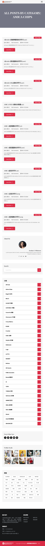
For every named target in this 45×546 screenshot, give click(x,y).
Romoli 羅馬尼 (9, 377)
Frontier (8, 331)
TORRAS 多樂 (9, 391)
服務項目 (25, 519)
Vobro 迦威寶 (9, 409)
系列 (37, 491)
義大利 (7, 494)
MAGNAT (8, 358)
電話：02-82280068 (7, 529)
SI (6, 382)
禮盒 (32, 491)
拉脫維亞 (19, 485)
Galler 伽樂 (8, 335)
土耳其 (18, 482)
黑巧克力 (31, 497)
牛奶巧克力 (19, 491)
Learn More (9, 49)
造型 (17, 494)
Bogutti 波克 (9, 294)
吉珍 (12, 482)
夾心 (24, 482)
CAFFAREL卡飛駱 (10, 308)
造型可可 (23, 494)
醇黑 (38, 494)
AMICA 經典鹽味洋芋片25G (13, 126)
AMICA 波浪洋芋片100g (12, 194)
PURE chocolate (10, 372)
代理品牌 (25, 521)
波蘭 (36, 488)
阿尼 (6, 497)
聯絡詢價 (35, 519)
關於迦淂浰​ (26, 517)
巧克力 (12, 485)
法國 (25, 488)
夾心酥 (37, 482)
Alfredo (8, 284)
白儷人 (26, 491)
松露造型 (7, 488)
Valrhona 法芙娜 (10, 395)
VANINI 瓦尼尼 (9, 400)
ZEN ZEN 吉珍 (9, 423)
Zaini (26, 479)
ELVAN (7, 326)
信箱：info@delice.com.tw (8, 531)
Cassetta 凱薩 (9, 312)
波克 (31, 488)
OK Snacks (8, 368)
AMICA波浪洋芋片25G (11, 171)
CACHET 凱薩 (9, 303)
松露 (32, 485)
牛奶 (12, 491)
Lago (7, 349)
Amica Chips (37, 37)
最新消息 (35, 517)
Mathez (8, 363)
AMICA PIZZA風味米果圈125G (14, 104)
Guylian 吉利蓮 (9, 340)
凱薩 (37, 479)
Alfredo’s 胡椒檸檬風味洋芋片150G (15, 40)
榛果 (13, 488)
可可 (6, 482)
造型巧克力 (31, 494)
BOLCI (7, 298)
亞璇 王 (8, 42)
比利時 (19, 488)
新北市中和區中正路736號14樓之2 (10, 533)
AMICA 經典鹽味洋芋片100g (13, 217)
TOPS (7, 386)
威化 (6, 485)
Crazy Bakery (9, 321)
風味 (12, 497)
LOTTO (7, 354)
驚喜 (24, 497)
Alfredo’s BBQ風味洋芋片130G (14, 83)
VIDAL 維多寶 (9, 405)
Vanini (13, 479)
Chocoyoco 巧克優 (10, 317)
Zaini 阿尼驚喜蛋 (10, 419)
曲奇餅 (26, 485)
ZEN (32, 479)
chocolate (22, 476)
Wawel (7, 414)
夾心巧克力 (30, 482)
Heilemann (8, 345)
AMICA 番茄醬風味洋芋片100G (14, 148)
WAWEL (19, 479)
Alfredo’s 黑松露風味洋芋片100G (15, 61)
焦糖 (6, 491)
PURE (7, 479)
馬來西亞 (18, 497)
